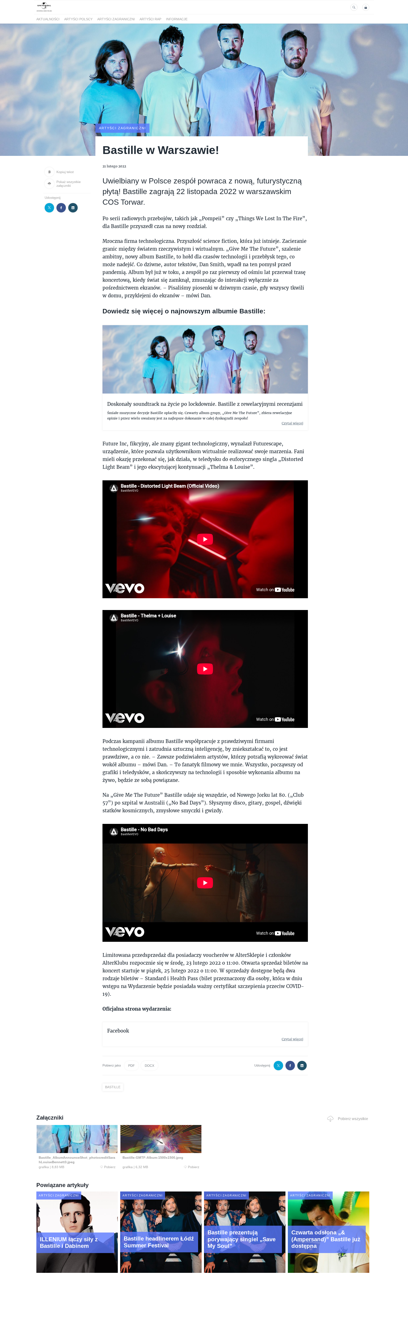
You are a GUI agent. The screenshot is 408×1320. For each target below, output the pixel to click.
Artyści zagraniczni (116, 19)
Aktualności (48, 19)
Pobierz (109, 1167)
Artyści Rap (150, 19)
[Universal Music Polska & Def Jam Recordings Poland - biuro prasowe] (44, 11)
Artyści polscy (78, 19)
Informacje (176, 19)
